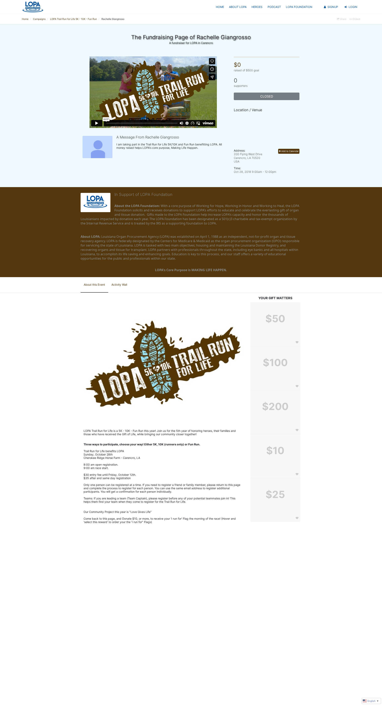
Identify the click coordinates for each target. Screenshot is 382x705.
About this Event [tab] (94, 284)
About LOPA (238, 7)
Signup (332, 7)
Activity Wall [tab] (119, 284)
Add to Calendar (290, 151)
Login (353, 7)
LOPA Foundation (299, 7)
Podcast (274, 7)
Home (220, 7)
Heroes (256, 7)
